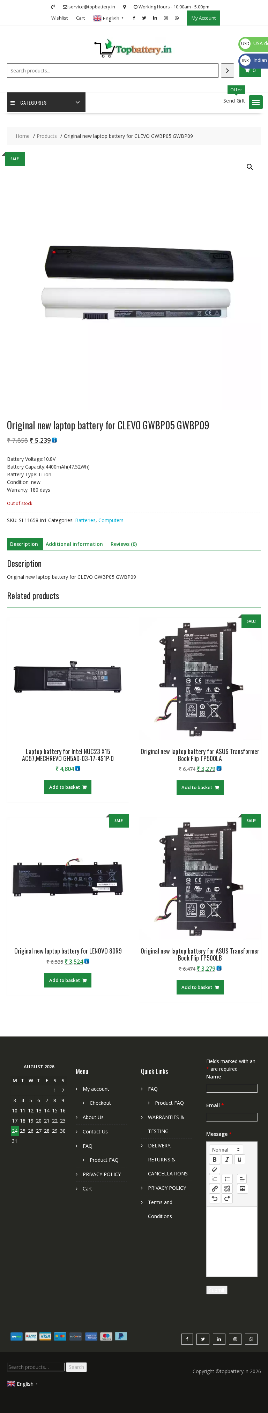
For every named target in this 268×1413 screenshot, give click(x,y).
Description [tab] (24, 544)
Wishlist (59, 18)
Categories (33, 102)
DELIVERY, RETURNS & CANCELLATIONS (168, 1159)
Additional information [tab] (74, 544)
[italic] (227, 1159)
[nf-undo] (214, 1198)
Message (219, 1134)
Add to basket (64, 787)
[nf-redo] (227, 1198)
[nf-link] (214, 1189)
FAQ (87, 1146)
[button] (256, 102)
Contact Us (95, 1131)
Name (213, 1076)
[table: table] (242, 1189)
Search (76, 1367)
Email (215, 1105)
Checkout (100, 1102)
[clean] (214, 1169)
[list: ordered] (214, 1179)
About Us (93, 1117)
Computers (111, 520)
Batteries (85, 520)
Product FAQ (104, 1160)
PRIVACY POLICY (102, 1174)
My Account (204, 18)
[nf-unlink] (227, 1189)
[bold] (214, 1159)
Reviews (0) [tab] (124, 544)
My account (96, 1088)
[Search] (227, 70)
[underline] (239, 1159)
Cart (80, 18)
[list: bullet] (227, 1179)
